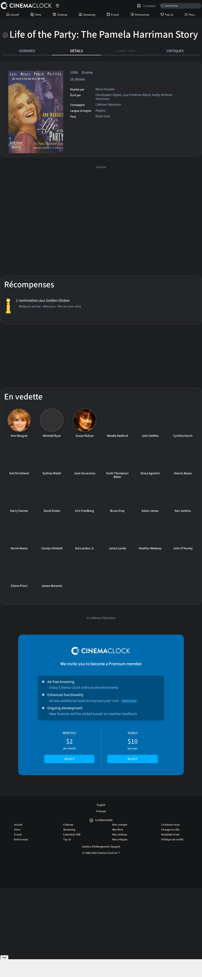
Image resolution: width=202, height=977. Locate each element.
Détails (76, 51)
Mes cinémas (119, 835)
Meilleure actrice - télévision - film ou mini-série (50, 307)
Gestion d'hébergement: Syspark (101, 846)
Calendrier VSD (71, 835)
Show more (129, 701)
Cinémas (62, 15)
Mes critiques (119, 840)
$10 (132, 746)
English (101, 805)
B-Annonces (142, 15)
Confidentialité (103, 820)
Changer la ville (170, 830)
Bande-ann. (126, 51)
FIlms (38, 15)
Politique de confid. (172, 840)
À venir (115, 15)
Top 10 (169, 15)
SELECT (69, 759)
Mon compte (119, 825)
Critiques (175, 51)
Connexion (149, 6)
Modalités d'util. (170, 835)
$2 (69, 746)
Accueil (15, 15)
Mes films (117, 830)
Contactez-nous (170, 825)
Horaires (27, 51)
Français (101, 811)
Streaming (89, 15)
